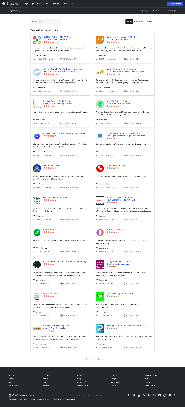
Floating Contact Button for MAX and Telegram (64, 133)
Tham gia (114, 375)
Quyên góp (115, 382)
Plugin (45, 382)
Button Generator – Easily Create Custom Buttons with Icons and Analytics (125, 70)
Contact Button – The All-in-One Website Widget (65, 261)
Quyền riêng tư (14, 385)
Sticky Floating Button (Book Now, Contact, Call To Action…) (121, 198)
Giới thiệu (12, 375)
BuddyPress (150, 385)
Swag (113, 385)
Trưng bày (46, 375)
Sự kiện (113, 379)
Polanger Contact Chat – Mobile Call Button (126, 326)
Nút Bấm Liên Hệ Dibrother (55, 197)
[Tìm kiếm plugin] (59, 21)
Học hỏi (79, 375)
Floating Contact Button (117, 165)
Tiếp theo (100, 359)
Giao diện (46, 379)
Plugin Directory (14, 11)
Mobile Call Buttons (115, 229)
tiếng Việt (32, 395)
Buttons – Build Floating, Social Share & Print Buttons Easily (57, 327)
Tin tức (11, 379)
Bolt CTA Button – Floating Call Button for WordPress (118, 102)
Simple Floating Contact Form (120, 293)
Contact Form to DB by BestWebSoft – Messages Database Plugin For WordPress (126, 134)
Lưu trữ (11, 382)
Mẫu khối (46, 385)
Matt (147, 379)
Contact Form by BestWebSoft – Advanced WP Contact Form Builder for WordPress (63, 70)
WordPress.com (151, 375)
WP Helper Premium (52, 165)
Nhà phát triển (82, 382)
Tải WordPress (175, 4)
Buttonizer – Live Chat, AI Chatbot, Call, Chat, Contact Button (122, 38)
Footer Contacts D (51, 293)
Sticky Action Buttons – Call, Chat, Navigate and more (119, 262)
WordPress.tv (82, 385)
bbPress (148, 382)
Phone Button (49, 229)
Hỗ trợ (79, 379)
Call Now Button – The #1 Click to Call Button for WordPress (57, 38)
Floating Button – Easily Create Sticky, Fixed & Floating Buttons (57, 102)
